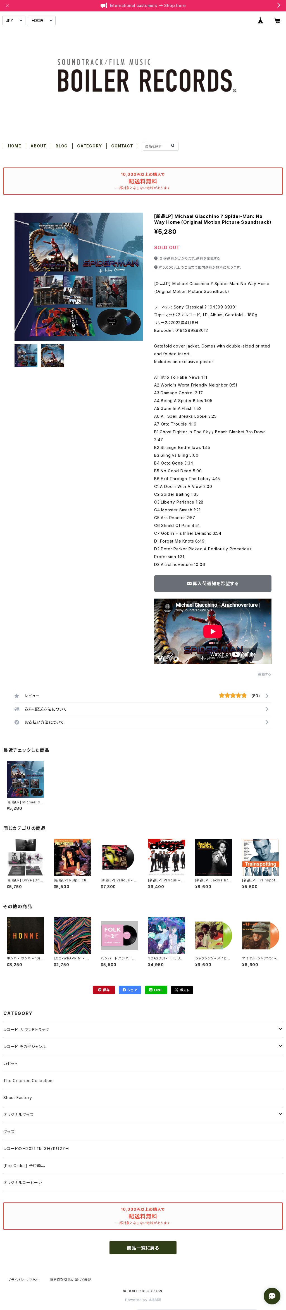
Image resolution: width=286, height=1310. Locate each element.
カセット (10, 1063)
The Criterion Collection (28, 1080)
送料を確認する (208, 258)
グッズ (8, 1131)
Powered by (137, 1300)
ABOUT (38, 146)
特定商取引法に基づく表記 (71, 1280)
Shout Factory (17, 1097)
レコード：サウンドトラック (26, 1029)
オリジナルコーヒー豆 (22, 1182)
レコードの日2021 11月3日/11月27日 (36, 1148)
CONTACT (122, 146)
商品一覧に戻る (143, 1248)
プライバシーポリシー (24, 1280)
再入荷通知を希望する (216, 583)
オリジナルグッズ (18, 1114)
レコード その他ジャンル (24, 1046)
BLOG (62, 146)
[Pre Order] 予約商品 (24, 1165)
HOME (14, 146)
